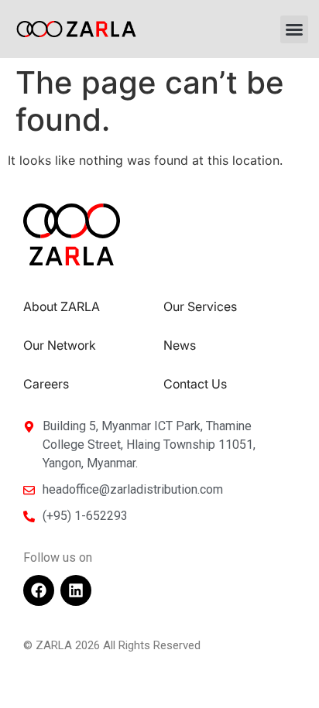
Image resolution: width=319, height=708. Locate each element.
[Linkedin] (75, 590)
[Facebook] (38, 590)
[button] (294, 29)
